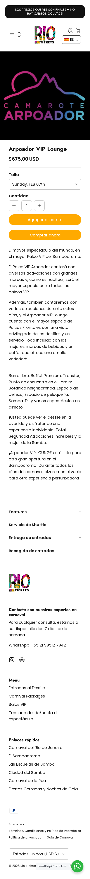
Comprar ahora (45, 235)
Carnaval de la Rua (27, 780)
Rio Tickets (29, 866)
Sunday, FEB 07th (28, 184)
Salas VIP (17, 704)
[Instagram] (12, 659)
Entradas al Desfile (27, 688)
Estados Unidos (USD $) (36, 854)
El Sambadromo (24, 756)
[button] (71, 39)
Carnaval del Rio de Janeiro (35, 747)
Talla (14, 174)
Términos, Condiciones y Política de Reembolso (45, 831)
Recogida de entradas (31, 550)
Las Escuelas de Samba (32, 764)
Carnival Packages (27, 696)
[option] (45, 95)
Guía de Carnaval (60, 837)
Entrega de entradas (30, 537)
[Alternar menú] (12, 35)
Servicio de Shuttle (27, 524)
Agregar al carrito (45, 219)
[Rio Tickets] (45, 35)
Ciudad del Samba (27, 772)
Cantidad (19, 196)
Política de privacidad (25, 837)
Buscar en (16, 824)
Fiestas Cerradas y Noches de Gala (43, 789)
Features (18, 511)
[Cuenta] (68, 30)
